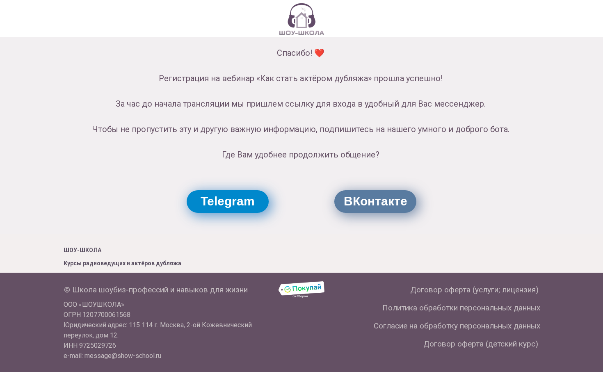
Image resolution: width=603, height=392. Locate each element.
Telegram (228, 201)
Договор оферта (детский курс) (480, 344)
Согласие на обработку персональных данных (457, 325)
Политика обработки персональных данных (461, 307)
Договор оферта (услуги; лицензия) (474, 289)
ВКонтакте (375, 201)
